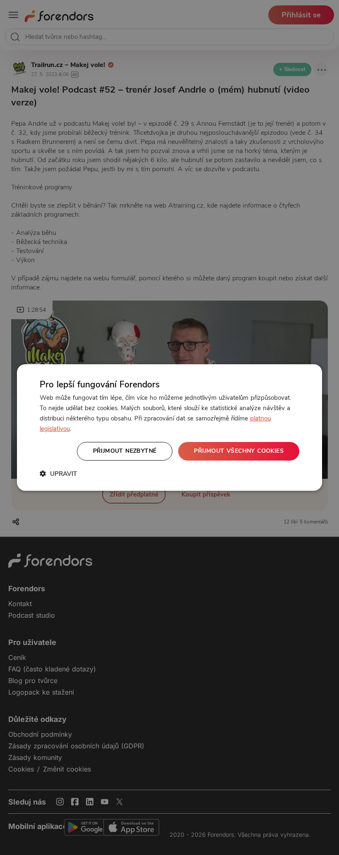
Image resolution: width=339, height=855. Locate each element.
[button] (58, 473)
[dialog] (169, 427)
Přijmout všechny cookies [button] (239, 451)
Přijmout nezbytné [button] (125, 451)
